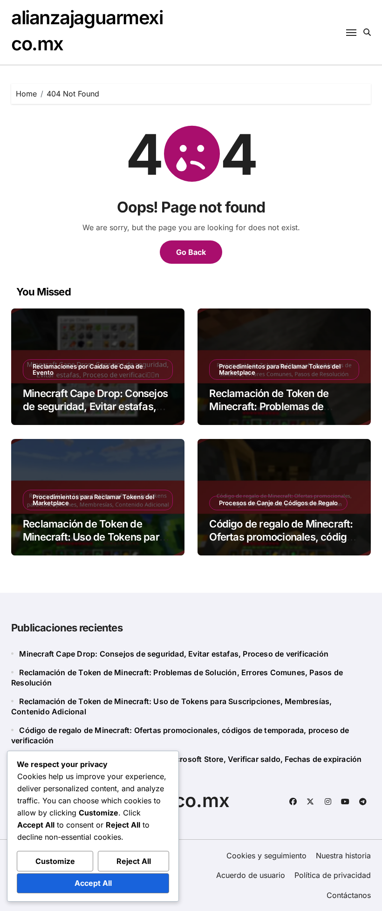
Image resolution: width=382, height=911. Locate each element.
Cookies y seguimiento (266, 855)
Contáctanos (349, 895)
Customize (55, 861)
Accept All (93, 883)
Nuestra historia (343, 855)
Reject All (133, 861)
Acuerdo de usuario (250, 875)
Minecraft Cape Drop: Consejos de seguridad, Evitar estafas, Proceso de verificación (95, 406)
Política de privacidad (332, 875)
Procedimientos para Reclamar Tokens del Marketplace (280, 369)
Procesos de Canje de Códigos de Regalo (278, 503)
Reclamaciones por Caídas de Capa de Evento (88, 369)
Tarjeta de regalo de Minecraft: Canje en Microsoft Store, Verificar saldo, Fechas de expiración (190, 759)
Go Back (191, 252)
